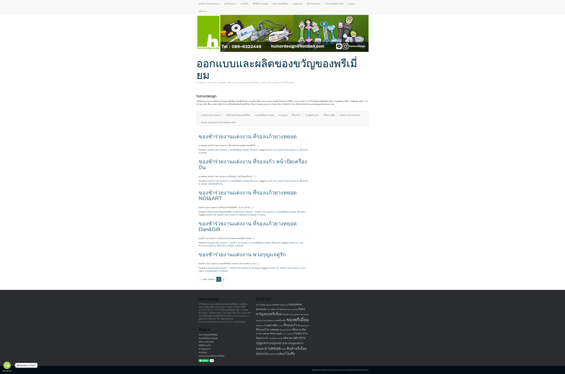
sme (268, 309)
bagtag (262, 305)
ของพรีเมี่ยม (297, 319)
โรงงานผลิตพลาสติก (334, 4)
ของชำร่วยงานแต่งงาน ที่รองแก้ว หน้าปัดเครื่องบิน (253, 164)
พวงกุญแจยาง (205, 349)
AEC (257, 305)
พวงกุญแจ (283, 115)
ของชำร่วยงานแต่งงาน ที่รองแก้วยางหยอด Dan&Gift (248, 226)
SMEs (273, 309)
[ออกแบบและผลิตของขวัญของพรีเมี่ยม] (282, 33)
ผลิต (285, 338)
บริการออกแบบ (313, 4)
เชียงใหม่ (272, 354)
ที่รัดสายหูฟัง (329, 115)
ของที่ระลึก (280, 320)
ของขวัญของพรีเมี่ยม (208, 334)
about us (203, 11)
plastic (298, 304)
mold (291, 304)
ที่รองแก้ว (296, 115)
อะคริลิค (244, 4)
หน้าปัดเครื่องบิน (215, 184)
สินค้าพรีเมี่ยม (297, 348)
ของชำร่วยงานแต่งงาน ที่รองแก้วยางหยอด (248, 136)
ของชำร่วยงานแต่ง (301, 315)
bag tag (268, 305)
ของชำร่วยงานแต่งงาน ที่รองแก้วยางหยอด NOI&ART (248, 196)
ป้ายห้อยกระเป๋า (312, 115)
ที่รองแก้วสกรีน (286, 330)
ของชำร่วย (271, 150)
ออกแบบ (262, 353)
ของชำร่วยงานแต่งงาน (209, 4)
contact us (297, 4)
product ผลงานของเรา (211, 115)
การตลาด (281, 309)
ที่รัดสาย (296, 329)
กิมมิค (288, 309)
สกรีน (283, 349)
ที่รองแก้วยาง (303, 326)
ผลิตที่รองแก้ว (205, 345)
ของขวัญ (294, 309)
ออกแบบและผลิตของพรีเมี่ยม (212, 356)
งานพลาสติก (270, 325)
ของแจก (259, 326)
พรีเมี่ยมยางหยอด (260, 4)
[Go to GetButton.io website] (7, 371)
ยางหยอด (203, 153)
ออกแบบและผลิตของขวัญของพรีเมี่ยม (276, 69)
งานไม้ (281, 326)
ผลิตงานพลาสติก (206, 342)
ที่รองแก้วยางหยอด (247, 215)
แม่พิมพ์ (281, 353)
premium (261, 309)
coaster (275, 304)
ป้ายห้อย (298, 333)
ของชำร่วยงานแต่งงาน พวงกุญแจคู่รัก (242, 254)
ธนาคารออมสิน (287, 334)
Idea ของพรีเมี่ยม (280, 4)
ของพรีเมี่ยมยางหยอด (264, 115)
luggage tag (284, 305)
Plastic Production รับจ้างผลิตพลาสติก (218, 122)
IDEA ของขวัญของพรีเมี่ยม (238, 115)
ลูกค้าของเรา (230, 4)
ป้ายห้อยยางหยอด (275, 338)
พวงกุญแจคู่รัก (211, 271)
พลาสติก (294, 338)
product (351, 4)
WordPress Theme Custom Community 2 (328, 370)
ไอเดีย (290, 353)
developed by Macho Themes (357, 370)
